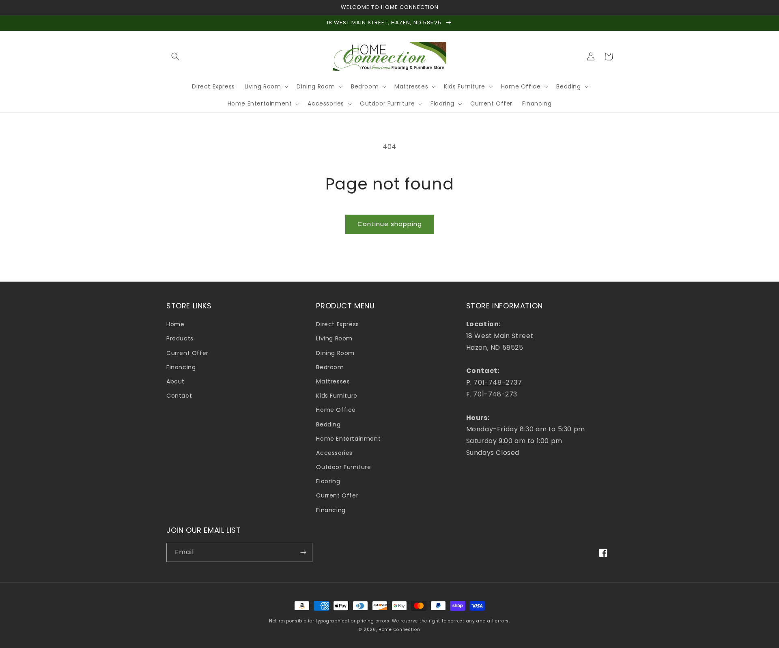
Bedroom (330, 367)
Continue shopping (389, 224)
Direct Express (337, 324)
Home (175, 324)
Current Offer (187, 353)
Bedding (328, 424)
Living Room (334, 338)
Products (180, 338)
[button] (175, 56)
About (175, 381)
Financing (181, 367)
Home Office (336, 410)
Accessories (334, 453)
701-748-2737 (497, 382)
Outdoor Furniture (343, 467)
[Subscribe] (303, 552)
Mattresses (333, 381)
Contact (179, 396)
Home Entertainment (348, 439)
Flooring (328, 481)
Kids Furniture (336, 396)
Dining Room (335, 353)
